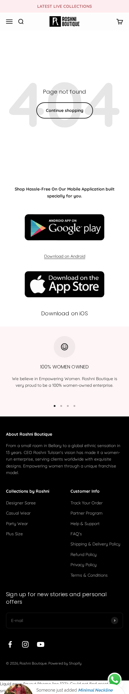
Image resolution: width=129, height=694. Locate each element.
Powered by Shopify (65, 663)
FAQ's (76, 533)
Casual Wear (18, 513)
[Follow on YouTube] (41, 644)
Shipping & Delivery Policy (95, 544)
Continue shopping (64, 110)
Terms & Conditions (89, 575)
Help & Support (85, 523)
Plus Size (14, 533)
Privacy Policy (83, 564)
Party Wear (17, 523)
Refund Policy (83, 554)
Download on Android (64, 256)
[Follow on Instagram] (25, 644)
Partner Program (86, 513)
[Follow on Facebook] (10, 644)
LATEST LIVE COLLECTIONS (64, 6)
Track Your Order (86, 503)
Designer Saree (21, 503)
